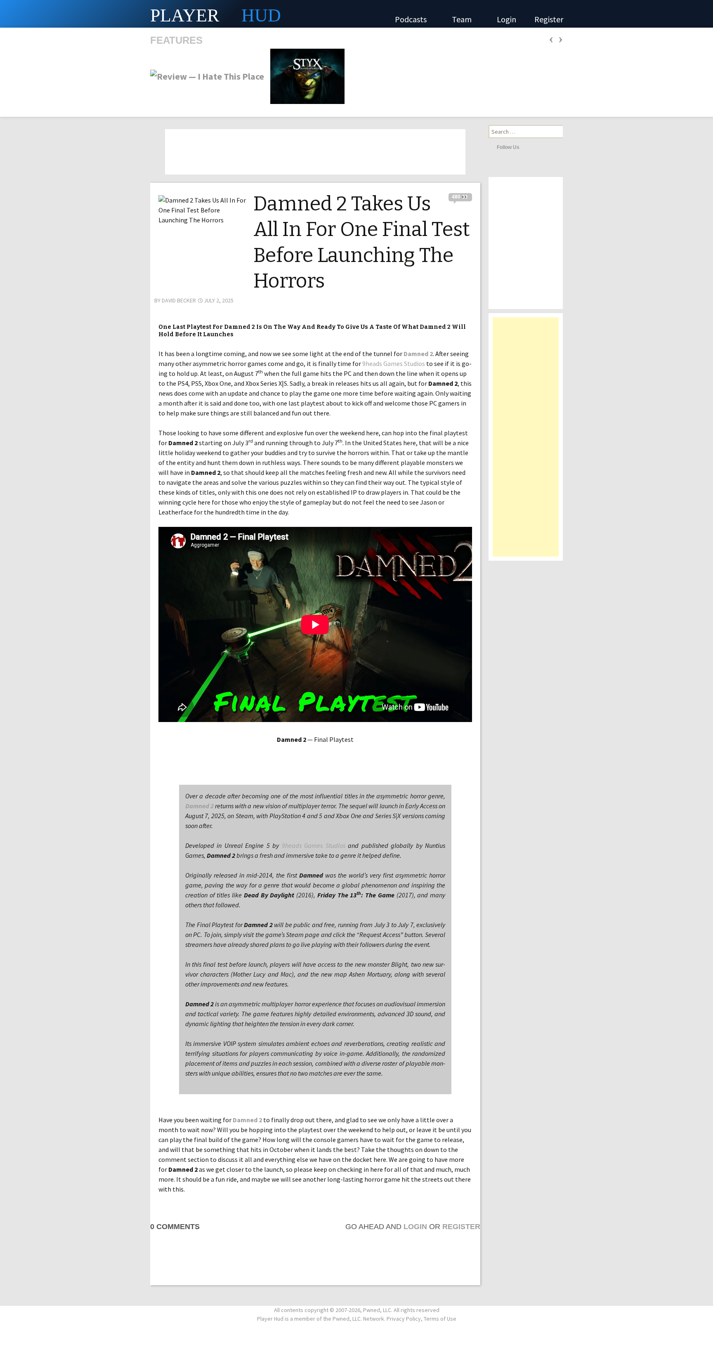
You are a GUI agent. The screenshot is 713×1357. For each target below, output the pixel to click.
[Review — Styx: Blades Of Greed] (305, 75)
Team (462, 19)
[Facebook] (539, 147)
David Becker (179, 300)
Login (506, 19)
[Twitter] (528, 147)
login (415, 1226)
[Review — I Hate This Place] (207, 75)
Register (548, 19)
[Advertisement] (526, 441)
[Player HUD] (124, 14)
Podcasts (411, 19)
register (461, 1226)
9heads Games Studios (393, 363)
